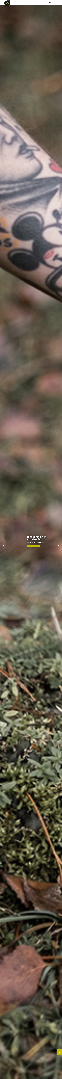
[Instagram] (52, 2)
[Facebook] (49, 2)
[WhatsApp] (55, 2)
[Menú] (60, 3)
